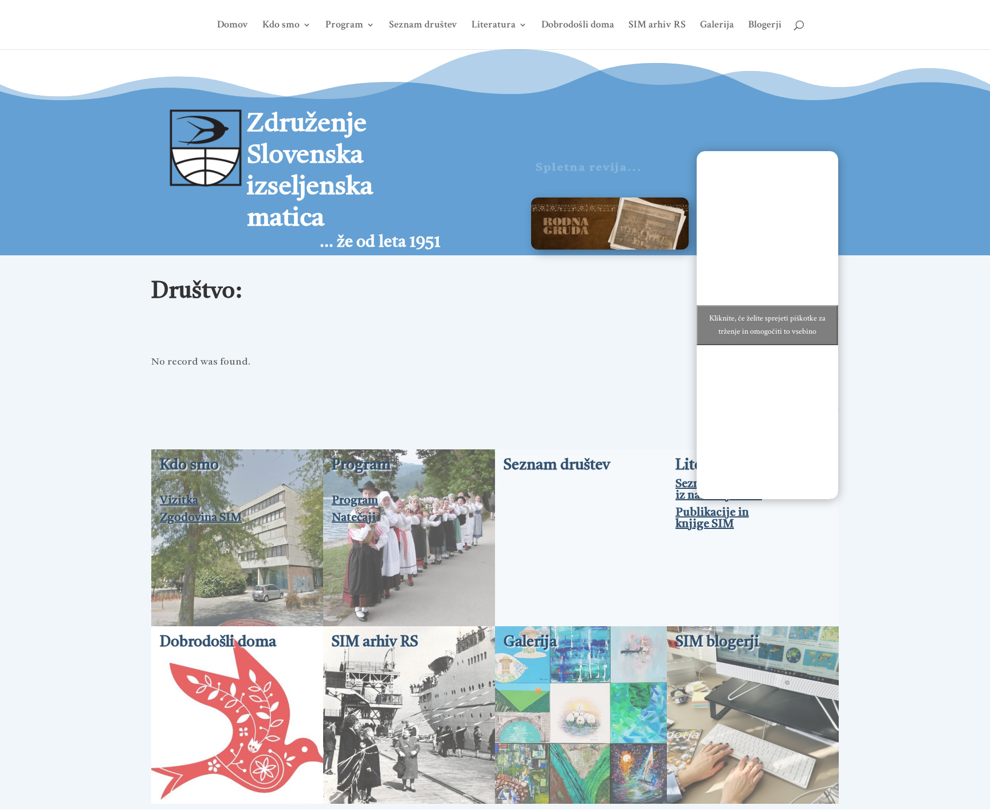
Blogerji (764, 26)
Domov (232, 26)
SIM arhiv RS (657, 26)
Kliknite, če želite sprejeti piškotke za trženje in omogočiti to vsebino (767, 325)
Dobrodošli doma (577, 26)
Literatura (494, 26)
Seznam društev (423, 26)
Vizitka (179, 501)
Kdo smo (281, 26)
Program (344, 26)
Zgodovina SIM (201, 518)
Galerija (717, 26)
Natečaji (354, 518)
